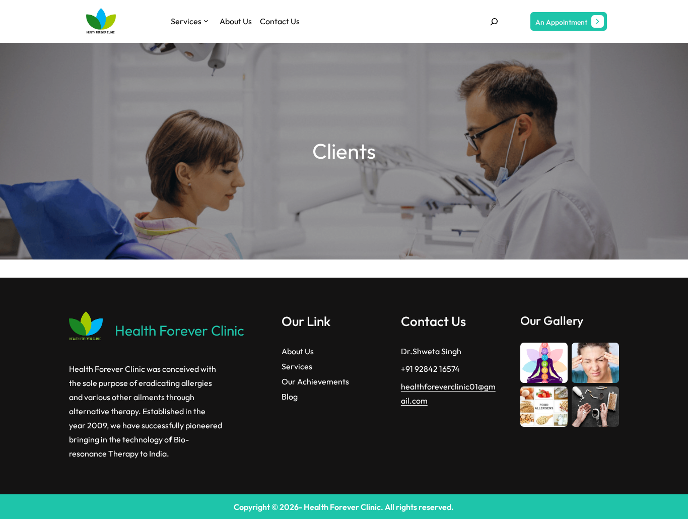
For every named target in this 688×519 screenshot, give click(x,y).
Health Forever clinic (179, 330)
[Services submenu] (206, 20)
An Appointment (561, 22)
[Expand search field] (494, 21)
